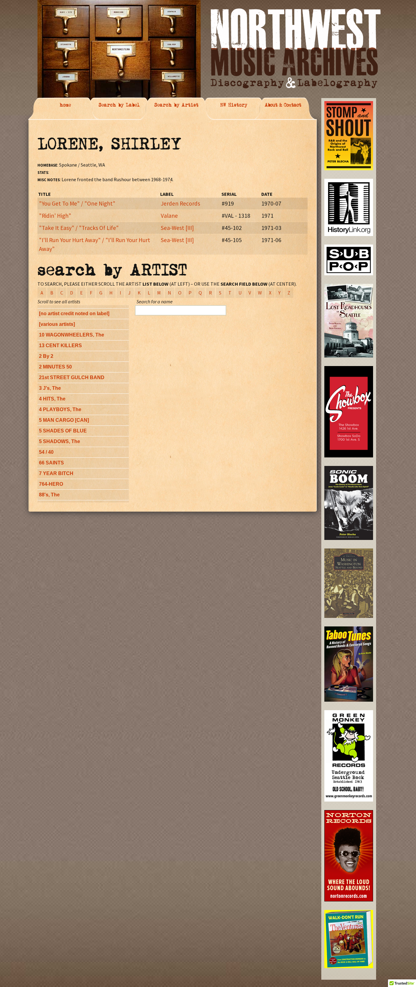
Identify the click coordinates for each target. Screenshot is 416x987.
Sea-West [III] (177, 227)
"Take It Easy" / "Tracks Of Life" (79, 227)
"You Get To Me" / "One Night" (77, 203)
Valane (169, 215)
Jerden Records (180, 203)
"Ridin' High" (55, 215)
